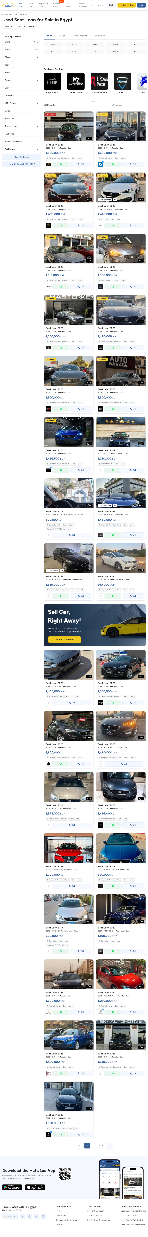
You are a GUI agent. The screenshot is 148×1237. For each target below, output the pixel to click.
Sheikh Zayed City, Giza (57, 819)
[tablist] (95, 35)
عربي (113, 4)
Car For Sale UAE (94, 1215)
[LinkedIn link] (36, 1216)
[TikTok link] (29, 1216)
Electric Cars (58, 5)
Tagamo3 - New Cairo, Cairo (111, 525)
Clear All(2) (33, 26)
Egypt (10, 1216)
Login (141, 5)
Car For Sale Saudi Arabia (98, 1220)
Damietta (104, 219)
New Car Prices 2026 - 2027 (22, 164)
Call (82, 164)
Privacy (59, 1225)
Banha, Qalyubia (54, 525)
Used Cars (20, 5)
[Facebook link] (22, 1216)
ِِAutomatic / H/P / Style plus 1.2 (58, 529)
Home (59, 1211)
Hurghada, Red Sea (108, 758)
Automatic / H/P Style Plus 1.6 (57, 945)
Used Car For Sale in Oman (133, 1225)
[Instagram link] (43, 1216)
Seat (73, 158)
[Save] (90, 115)
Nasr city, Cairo (106, 464)
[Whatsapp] (60, 164)
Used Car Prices (21, 157)
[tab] (49, 35)
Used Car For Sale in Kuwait (133, 1211)
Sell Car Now (66, 639)
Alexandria (53, 696)
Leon (80, 158)
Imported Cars (43, 5)
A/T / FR (75, 696)
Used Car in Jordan (129, 1215)
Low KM (80, 590)
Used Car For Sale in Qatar (133, 1220)
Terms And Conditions (66, 1220)
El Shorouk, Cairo (55, 590)
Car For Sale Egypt (95, 1211)
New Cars (31, 5)
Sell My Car (128, 5)
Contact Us (61, 1215)
